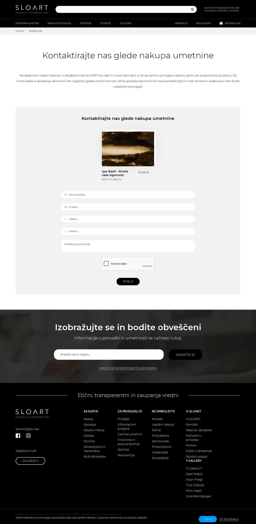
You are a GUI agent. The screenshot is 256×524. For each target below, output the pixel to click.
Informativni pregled (127, 426)
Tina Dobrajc (195, 485)
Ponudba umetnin (27, 23)
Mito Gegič (194, 490)
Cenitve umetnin (130, 434)
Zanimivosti (160, 441)
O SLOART (193, 419)
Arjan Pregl (194, 479)
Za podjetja (160, 458)
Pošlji (128, 281)
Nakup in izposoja (59, 23)
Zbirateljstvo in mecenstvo (95, 449)
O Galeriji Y (194, 468)
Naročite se (185, 354)
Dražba (89, 435)
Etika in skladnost (199, 451)
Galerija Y (30, 461)
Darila (156, 430)
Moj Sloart (203, 23)
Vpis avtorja (126, 455)
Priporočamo (161, 446)
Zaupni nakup (94, 430)
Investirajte (160, 452)
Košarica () (232, 23)
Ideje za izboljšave (199, 430)
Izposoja (90, 424)
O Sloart (126, 23)
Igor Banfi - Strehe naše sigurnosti (128, 149)
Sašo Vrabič (194, 474)
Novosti (157, 419)
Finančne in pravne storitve (128, 442)
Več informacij (229, 519)
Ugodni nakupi (163, 424)
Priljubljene (160, 435)
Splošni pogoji (196, 456)
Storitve (105, 23)
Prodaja (85, 23)
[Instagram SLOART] (28, 435)
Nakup (88, 419)
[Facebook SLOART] (18, 435)
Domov (20, 30)
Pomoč (191, 445)
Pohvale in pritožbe (193, 438)
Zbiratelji (181, 23)
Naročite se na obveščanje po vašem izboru (128, 368)
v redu (207, 519)
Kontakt (192, 424)
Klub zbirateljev (95, 456)
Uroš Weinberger (198, 496)
